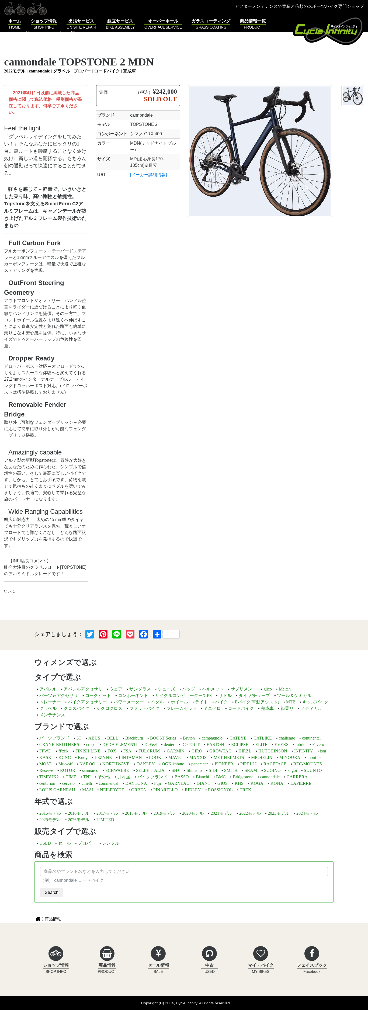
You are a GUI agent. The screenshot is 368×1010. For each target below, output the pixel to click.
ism (323, 751)
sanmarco (90, 770)
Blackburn (134, 738)
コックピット (98, 695)
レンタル (110, 843)
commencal (108, 783)
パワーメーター (129, 702)
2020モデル (193, 813)
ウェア (115, 689)
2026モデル (78, 819)
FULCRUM (149, 751)
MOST (45, 764)
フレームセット (181, 708)
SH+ (176, 770)
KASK (45, 757)
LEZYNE (103, 757)
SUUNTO (313, 770)
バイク (221, 702)
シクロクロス (109, 708)
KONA (276, 783)
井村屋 (123, 777)
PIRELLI (248, 764)
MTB (291, 702)
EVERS (282, 744)
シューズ (166, 689)
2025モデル (50, 819)
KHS (239, 783)
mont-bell (315, 757)
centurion (47, 783)
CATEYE (238, 738)
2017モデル (107, 813)
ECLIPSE (239, 744)
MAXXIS (198, 757)
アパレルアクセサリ (83, 689)
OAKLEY (146, 764)
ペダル (157, 702)
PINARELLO (165, 789)
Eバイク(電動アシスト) (257, 702)
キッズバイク (315, 702)
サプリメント (243, 689)
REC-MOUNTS (307, 764)
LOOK (155, 757)
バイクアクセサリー (87, 702)
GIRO (197, 751)
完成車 (129, 71)
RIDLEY (193, 789)
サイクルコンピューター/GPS (183, 695)
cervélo (68, 783)
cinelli (87, 783)
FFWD (45, 751)
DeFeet (150, 744)
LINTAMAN (130, 757)
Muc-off (65, 764)
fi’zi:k (63, 751)
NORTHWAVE (116, 764)
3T (79, 738)
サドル (225, 695)
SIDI (213, 770)
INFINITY (303, 751)
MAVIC (175, 757)
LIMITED (105, 819)
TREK (245, 789)
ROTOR (67, 770)
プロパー (82, 71)
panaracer (199, 764)
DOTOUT (190, 744)
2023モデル (278, 813)
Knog (83, 757)
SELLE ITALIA (150, 770)
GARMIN (176, 751)
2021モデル (221, 813)
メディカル (311, 708)
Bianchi (202, 777)
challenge (287, 738)
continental (311, 738)
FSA (127, 751)
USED (45, 843)
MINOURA (289, 757)
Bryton (189, 738)
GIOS (222, 783)
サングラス (140, 689)
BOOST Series (163, 738)
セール (64, 843)
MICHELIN (261, 757)
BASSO (182, 777)
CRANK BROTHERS (59, 744)
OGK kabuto (173, 764)
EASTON (215, 744)
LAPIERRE (300, 783)
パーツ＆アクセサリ (58, 695)
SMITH (231, 770)
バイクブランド (152, 777)
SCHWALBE (117, 770)
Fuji (157, 783)
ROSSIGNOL (220, 789)
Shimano (194, 770)
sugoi (292, 770)
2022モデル (15, 71)
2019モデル (164, 813)
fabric (300, 744)
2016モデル (78, 813)
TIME (71, 777)
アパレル (48, 689)
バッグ (188, 689)
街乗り (287, 708)
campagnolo (212, 738)
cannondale (39, 71)
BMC (221, 777)
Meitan (285, 689)
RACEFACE (274, 764)
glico (267, 689)
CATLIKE (263, 738)
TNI (87, 777)
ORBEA (138, 789)
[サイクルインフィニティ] (328, 30)
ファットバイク (144, 708)
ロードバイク (107, 71)
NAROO (87, 764)
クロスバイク (76, 708)
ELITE (261, 744)
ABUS (94, 738)
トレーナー (50, 702)
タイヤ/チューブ (254, 695)
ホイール (179, 702)
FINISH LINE (87, 751)
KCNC (64, 757)
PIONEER (224, 764)
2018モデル (136, 813)
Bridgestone (243, 777)
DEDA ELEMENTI (119, 744)
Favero (318, 744)
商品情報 (53, 919)
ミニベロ (212, 708)
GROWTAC (220, 751)
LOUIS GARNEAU (57, 789)
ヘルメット (213, 689)
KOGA (257, 783)
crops (90, 744)
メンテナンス (52, 715)
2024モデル (307, 813)
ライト (201, 702)
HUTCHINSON (272, 751)
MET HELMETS (229, 757)
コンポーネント (133, 695)
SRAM (251, 770)
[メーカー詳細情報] (148, 174)
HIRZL (244, 751)
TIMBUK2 (49, 777)
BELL (112, 738)
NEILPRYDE (112, 789)
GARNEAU (179, 783)
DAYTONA (136, 783)
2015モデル (50, 813)
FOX (111, 751)
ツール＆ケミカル (294, 695)
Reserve (46, 770)
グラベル (61, 71)
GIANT (203, 783)
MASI (87, 789)
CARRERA (297, 777)
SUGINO (272, 770)
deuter (169, 744)
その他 (104, 777)
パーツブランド (54, 738)
